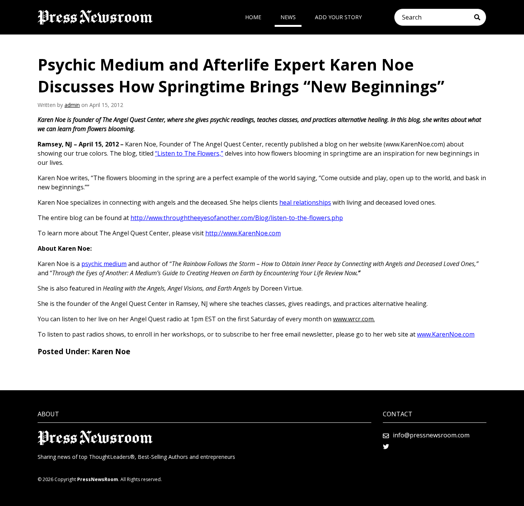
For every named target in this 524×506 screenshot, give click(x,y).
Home (253, 17)
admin (72, 104)
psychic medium (104, 264)
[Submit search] (480, 17)
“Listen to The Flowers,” (189, 153)
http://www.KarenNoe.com (243, 233)
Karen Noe (111, 351)
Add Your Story (338, 17)
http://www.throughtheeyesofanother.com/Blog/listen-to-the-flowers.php (236, 218)
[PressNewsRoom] (95, 17)
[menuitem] (253, 17)
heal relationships (305, 202)
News (288, 17)
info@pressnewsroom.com (431, 435)
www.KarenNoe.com (446, 334)
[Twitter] (386, 447)
